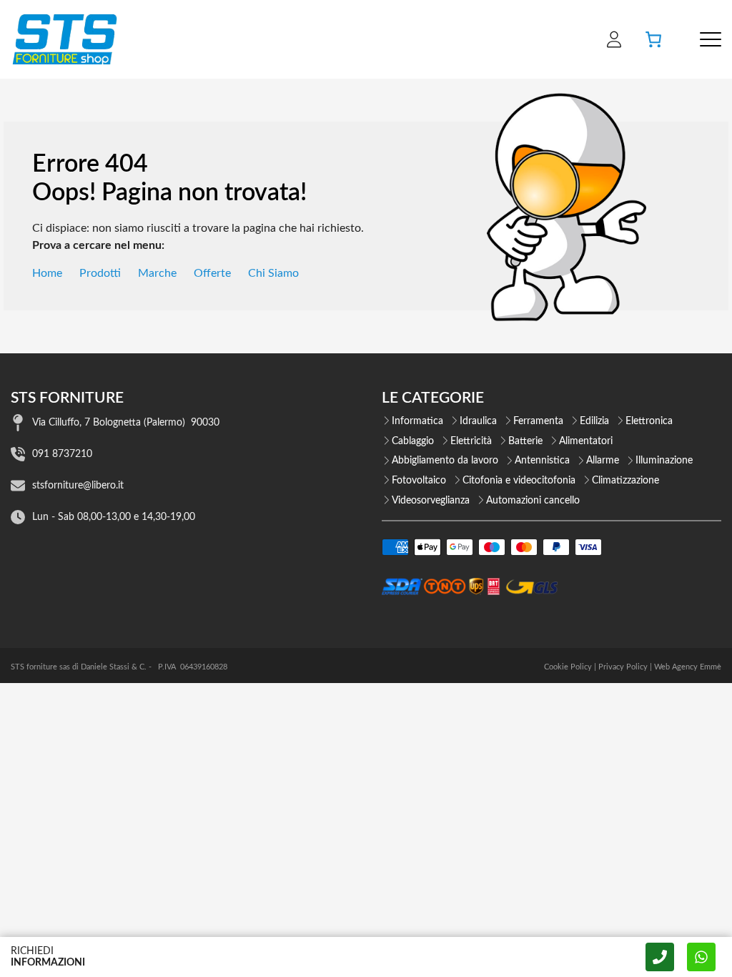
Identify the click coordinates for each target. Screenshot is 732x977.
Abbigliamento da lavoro (445, 461)
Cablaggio (413, 441)
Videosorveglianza (431, 501)
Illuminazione (664, 461)
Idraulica (478, 421)
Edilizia (594, 421)
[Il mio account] (614, 39)
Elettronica (649, 421)
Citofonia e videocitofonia (519, 481)
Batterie (525, 441)
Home (47, 273)
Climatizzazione (625, 481)
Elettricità (471, 441)
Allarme (602, 461)
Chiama (660, 957)
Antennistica (542, 461)
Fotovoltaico (419, 481)
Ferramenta (538, 421)
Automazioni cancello (533, 501)
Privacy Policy (623, 667)
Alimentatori (586, 441)
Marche (157, 273)
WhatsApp (701, 957)
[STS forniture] (64, 39)
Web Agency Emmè (687, 667)
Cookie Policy (568, 667)
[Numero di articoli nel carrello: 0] (653, 39)
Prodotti (100, 273)
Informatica (417, 421)
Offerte (212, 273)
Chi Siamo (273, 273)
